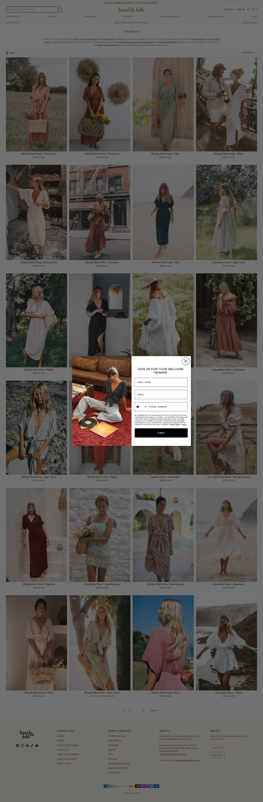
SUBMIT (161, 432)
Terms (184, 424)
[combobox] (141, 406)
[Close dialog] (186, 361)
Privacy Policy (174, 424)
